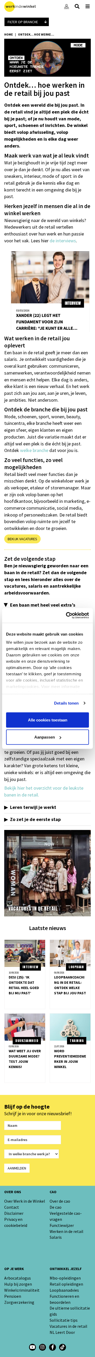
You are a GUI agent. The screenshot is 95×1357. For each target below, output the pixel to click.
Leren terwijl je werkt (33, 807)
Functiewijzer (62, 1225)
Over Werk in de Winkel (24, 1201)
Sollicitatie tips (64, 1320)
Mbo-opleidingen (65, 1278)
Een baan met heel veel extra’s (42, 605)
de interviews (63, 241)
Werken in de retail (66, 1231)
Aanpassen (44, 737)
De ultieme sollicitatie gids (70, 1311)
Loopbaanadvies (64, 1290)
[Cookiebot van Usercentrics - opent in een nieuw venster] (67, 615)
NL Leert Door (62, 1332)
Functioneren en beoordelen (64, 1299)
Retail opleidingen (66, 1284)
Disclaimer (13, 1213)
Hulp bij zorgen (18, 1284)
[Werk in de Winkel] (20, 6)
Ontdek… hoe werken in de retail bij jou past (36, 34)
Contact (11, 1207)
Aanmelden (17, 1168)
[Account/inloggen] (66, 6)
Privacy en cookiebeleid (15, 1222)
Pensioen (12, 1296)
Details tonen (66, 703)
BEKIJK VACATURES (22, 539)
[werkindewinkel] (42, 1347)
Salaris (56, 1237)
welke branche (34, 450)
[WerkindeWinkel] (52, 1347)
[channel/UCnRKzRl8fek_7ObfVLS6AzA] (32, 1347)
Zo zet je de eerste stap (35, 819)
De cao (55, 1207)
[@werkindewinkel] (62, 1347)
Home (8, 34)
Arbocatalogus (17, 1278)
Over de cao (60, 1201)
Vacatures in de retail (68, 1326)
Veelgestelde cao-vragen (66, 1216)
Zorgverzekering (19, 1302)
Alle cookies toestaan (47, 719)
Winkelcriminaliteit (22, 1290)
